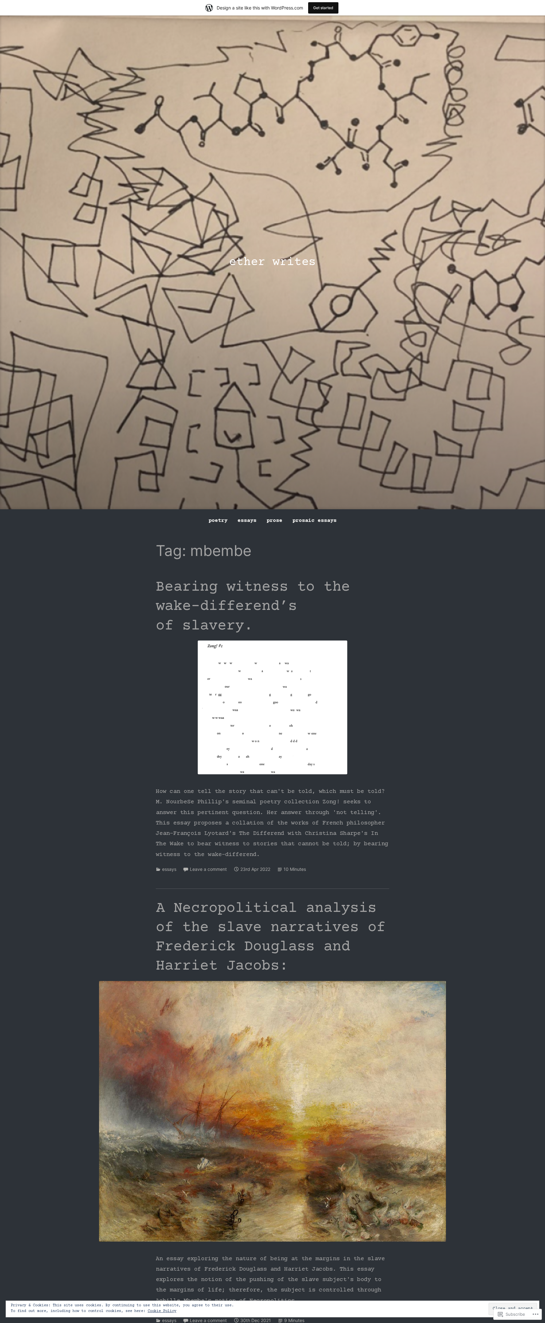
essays (246, 521)
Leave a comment (208, 869)
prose (274, 521)
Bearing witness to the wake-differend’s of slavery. (253, 606)
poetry (217, 521)
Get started (323, 7)
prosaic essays (314, 521)
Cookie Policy (162, 1311)
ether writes (272, 262)
